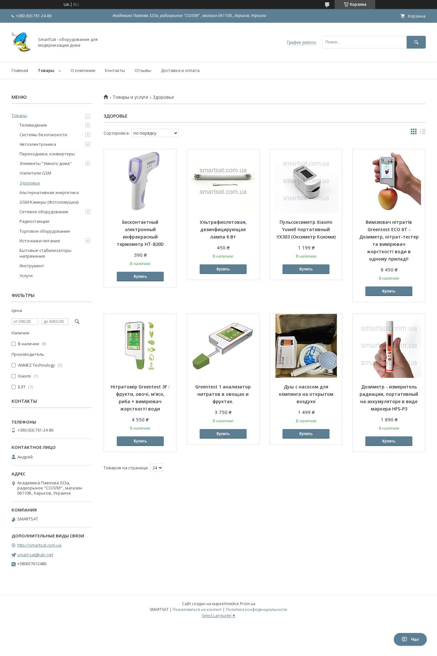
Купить (140, 276)
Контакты (115, 70)
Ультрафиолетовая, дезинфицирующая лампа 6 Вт (223, 229)
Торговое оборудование (45, 231)
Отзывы (143, 70)
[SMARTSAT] (21, 54)
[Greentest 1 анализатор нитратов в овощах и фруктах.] (223, 346)
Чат (415, 639)
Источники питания (40, 241)
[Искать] (416, 42)
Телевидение (33, 125)
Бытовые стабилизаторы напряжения (45, 253)
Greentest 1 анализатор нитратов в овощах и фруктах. (223, 394)
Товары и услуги (130, 97)
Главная (20, 70)
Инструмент (32, 266)
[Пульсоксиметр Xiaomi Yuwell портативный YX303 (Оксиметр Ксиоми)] (306, 181)
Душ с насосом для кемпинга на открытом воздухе (306, 394)
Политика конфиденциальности (256, 609)
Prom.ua (247, 603)
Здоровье (30, 183)
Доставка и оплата (180, 70)
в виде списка (422, 133)
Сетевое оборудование (44, 212)
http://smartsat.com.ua (39, 545)
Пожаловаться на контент (197, 609)
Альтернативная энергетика (49, 192)
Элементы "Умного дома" (46, 163)
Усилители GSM (35, 173)
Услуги (26, 275)
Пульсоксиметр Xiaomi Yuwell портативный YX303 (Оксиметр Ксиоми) (306, 229)
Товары (46, 70)
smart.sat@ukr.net (35, 554)
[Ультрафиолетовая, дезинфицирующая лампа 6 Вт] (223, 181)
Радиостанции (34, 221)
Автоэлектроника (38, 144)
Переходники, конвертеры (47, 154)
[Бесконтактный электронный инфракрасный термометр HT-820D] (140, 181)
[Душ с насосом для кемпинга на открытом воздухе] (306, 346)
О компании (83, 70)
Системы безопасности (43, 134)
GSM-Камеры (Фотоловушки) (49, 202)
